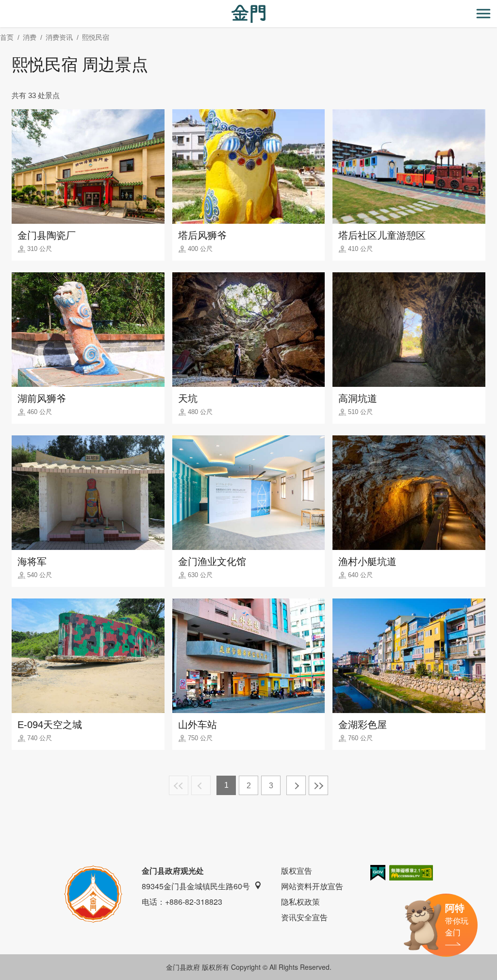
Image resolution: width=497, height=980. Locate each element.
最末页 (318, 785)
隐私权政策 (300, 901)
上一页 (201, 785)
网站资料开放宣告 (312, 886)
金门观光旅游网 (248, 14)
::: (3, 5)
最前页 (178, 785)
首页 (7, 37)
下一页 (296, 785)
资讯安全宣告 (304, 917)
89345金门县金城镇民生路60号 (196, 886)
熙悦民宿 (95, 37)
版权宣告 (296, 870)
